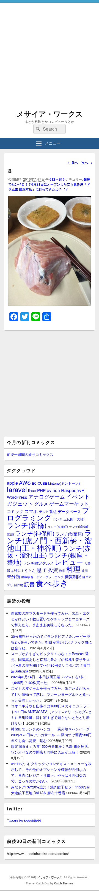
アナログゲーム (46, 496)
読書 (29, 583)
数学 (62, 570)
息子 (42, 569)
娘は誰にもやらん (21, 570)
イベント (78, 496)
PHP (41, 490)
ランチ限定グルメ (38, 563)
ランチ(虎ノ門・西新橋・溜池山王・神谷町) (49, 540)
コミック (15, 511)
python (53, 490)
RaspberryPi (73, 490)
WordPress (17, 497)
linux (32, 490)
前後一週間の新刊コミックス (30, 454)
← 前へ (72, 162)
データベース (69, 511)
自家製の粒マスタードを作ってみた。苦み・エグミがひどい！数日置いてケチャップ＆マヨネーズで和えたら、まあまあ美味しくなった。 (50, 619)
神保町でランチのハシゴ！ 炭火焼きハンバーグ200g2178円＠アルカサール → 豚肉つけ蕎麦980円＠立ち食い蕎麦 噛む (51, 734)
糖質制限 (73, 576)
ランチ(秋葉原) (69, 534)
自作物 (18, 585)
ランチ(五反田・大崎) (68, 519)
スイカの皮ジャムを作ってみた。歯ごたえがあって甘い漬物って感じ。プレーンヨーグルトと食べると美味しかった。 (50, 694)
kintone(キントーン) (64, 483)
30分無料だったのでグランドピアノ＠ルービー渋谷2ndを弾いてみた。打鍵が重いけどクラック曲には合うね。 (51, 642)
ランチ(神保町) (34, 533)
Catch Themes (63, 883)
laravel (17, 489)
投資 (53, 569)
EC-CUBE (39, 483)
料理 (73, 569)
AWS (25, 482)
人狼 (87, 563)
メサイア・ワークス (49, 114)
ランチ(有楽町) (58, 526)
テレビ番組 (48, 511)
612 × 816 (57, 179)
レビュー (69, 562)
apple (12, 482)
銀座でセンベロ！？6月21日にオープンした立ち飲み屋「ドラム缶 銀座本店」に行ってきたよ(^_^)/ (49, 184)
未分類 (13, 576)
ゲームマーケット (69, 503)
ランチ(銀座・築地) (48, 558)
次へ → (86, 162)
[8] (49, 304)
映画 (85, 570)
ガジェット (20, 503)
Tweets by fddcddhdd (24, 820)
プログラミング (48, 513)
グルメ (41, 503)
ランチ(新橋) (26, 525)
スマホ (31, 511)
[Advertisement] (49, 52)
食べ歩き (52, 582)
